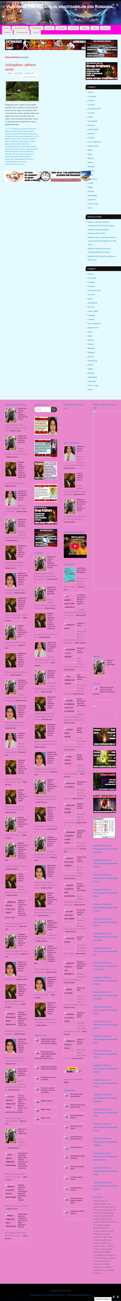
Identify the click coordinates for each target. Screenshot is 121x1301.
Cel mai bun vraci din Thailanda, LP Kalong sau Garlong (48, 1090)
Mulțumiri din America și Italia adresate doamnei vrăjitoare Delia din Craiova (22, 1045)
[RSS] (117, 5)
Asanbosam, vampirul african (81, 1015)
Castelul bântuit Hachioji (79, 730)
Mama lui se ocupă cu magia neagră (22, 1131)
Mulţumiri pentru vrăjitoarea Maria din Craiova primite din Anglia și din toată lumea (102, 240)
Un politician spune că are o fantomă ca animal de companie (81, 599)
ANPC (66, 1082)
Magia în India (45, 1118)
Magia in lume (93, 146)
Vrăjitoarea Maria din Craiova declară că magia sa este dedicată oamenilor (22, 767)
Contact (36, 32)
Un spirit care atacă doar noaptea (81, 912)
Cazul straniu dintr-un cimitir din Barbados (81, 570)
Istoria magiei (93, 129)
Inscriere (91, 113)
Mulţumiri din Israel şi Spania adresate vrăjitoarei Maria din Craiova (22, 660)
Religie (90, 187)
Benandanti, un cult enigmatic (81, 650)
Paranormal (92, 179)
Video (95, 28)
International (36, 28)
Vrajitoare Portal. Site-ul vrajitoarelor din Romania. (60, 6)
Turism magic (93, 204)
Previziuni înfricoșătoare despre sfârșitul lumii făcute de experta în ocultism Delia (22, 1019)
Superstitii (91, 200)
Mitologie (91, 167)
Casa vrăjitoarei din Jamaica (81, 677)
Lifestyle (91, 138)
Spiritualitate (92, 195)
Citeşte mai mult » (15, 431)
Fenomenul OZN (94, 109)
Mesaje (84, 28)
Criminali (91, 105)
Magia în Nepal (46, 1109)
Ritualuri (105, 28)
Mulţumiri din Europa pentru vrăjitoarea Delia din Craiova (22, 966)
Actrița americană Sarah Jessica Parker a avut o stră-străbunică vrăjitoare (49, 1041)
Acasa (6, 28)
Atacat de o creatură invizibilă (80, 806)
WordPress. (87, 1295)
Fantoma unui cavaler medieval (81, 859)
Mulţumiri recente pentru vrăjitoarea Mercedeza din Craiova (23, 822)
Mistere (91, 162)
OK (53, 409)
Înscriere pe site (22, 32)
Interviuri (73, 28)
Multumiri (61, 28)
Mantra (79, 1295)
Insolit (90, 117)
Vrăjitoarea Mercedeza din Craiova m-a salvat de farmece (23, 685)
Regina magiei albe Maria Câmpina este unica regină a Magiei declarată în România (22, 1220)
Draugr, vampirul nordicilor (80, 757)
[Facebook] (113, 5)
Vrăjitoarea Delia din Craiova (21, 736)
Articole (49, 28)
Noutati (90, 175)
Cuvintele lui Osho (76, 1147)
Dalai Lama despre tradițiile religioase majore (76, 1201)
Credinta (7, 32)
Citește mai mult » (50, 608)
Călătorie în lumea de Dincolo (80, 1042)
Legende (91, 134)
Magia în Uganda (46, 1101)
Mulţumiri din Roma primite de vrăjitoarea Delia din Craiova (22, 496)
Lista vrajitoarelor (20, 28)
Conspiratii (92, 96)
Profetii (90, 183)
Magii (90, 150)
